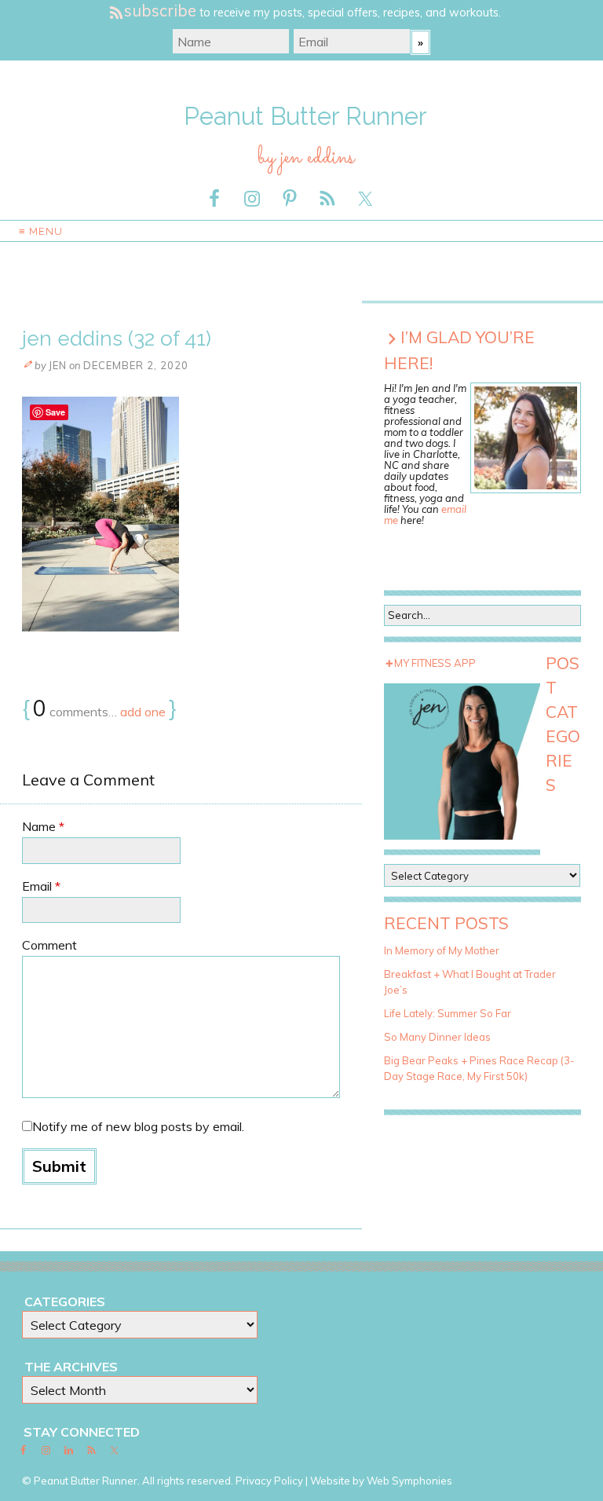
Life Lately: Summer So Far (447, 1013)
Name (43, 826)
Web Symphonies (409, 1480)
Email (41, 886)
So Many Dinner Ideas (437, 1037)
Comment (49, 945)
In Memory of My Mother (441, 950)
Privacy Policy (269, 1480)
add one (143, 711)
